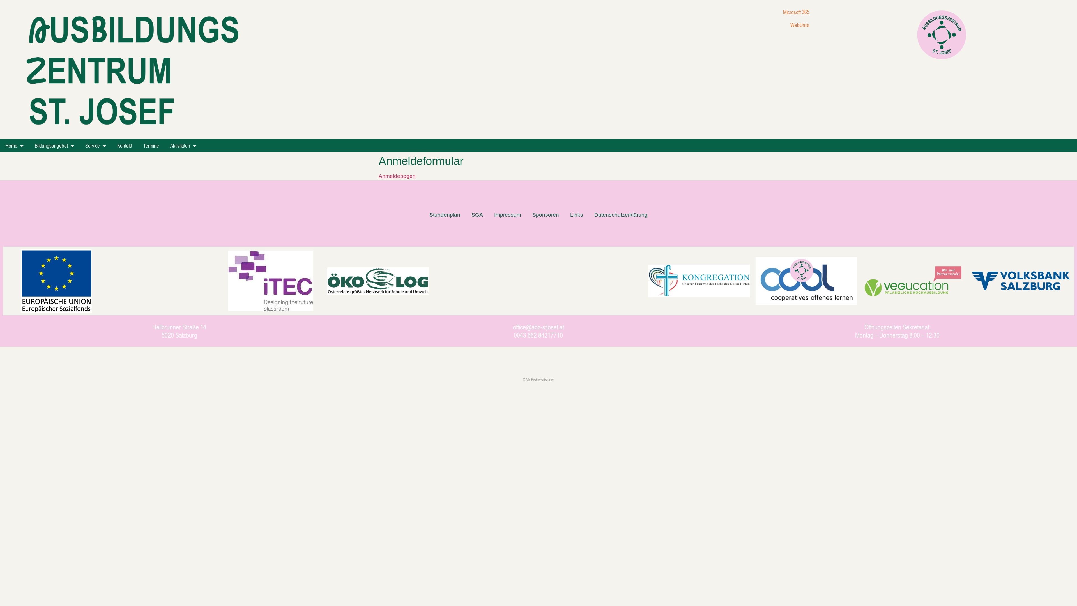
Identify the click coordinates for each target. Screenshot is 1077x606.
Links (576, 215)
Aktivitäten (180, 145)
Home (11, 145)
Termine (151, 145)
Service (92, 145)
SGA (477, 215)
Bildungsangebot (51, 145)
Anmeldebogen (397, 176)
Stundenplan (444, 215)
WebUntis (799, 25)
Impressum (507, 215)
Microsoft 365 (796, 12)
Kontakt (124, 145)
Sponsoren (545, 215)
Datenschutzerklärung (621, 215)
